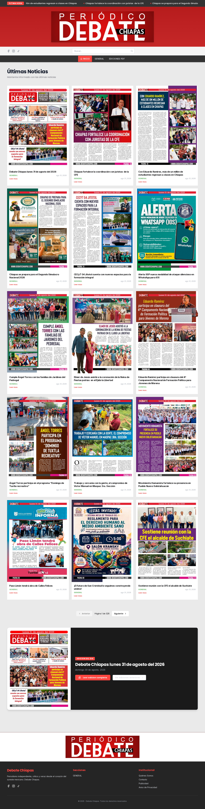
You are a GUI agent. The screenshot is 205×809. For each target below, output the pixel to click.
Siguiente (118, 613)
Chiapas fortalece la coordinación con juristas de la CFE (64, 3)
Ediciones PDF (117, 59)
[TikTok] (18, 51)
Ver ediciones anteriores (127, 677)
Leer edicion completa (95, 677)
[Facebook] (8, 51)
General (99, 59)
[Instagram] (13, 51)
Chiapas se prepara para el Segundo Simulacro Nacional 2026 (134, 3)
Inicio (86, 59)
